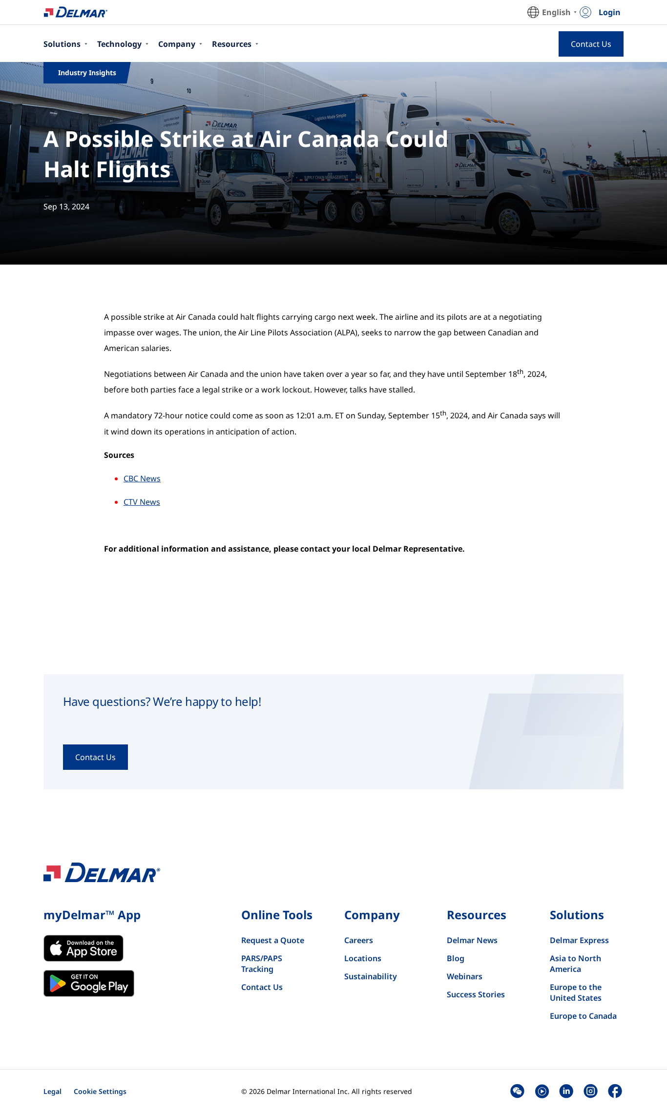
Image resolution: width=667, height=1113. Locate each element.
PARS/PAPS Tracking (261, 963)
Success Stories (476, 994)
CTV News (142, 501)
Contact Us (262, 987)
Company (176, 44)
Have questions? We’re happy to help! (162, 701)
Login (610, 12)
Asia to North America (575, 963)
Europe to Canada (583, 1015)
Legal (52, 1091)
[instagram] (590, 1091)
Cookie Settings (100, 1091)
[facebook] (615, 1091)
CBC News (142, 478)
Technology (119, 44)
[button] (517, 1091)
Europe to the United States (576, 992)
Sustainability (370, 976)
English (556, 12)
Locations (362, 958)
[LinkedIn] (566, 1091)
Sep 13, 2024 (66, 206)
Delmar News (472, 940)
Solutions (62, 44)
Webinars (464, 976)
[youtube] (541, 1091)
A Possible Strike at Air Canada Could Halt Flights (245, 154)
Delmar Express (579, 940)
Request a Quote (272, 940)
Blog (455, 958)
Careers (358, 940)
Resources (231, 44)
